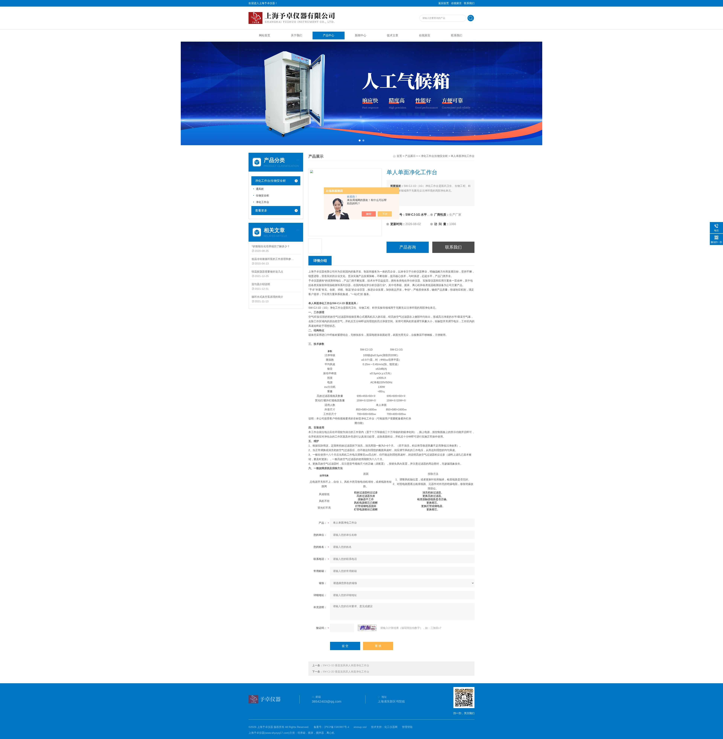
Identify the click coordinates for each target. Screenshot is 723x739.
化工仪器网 (390, 727)
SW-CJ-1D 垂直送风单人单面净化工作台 (346, 665)
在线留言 (456, 3)
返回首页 (443, 3)
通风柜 (260, 189)
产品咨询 (407, 247)
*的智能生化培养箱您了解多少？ (271, 246)
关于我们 (296, 35)
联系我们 (469, 3)
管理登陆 (407, 727)
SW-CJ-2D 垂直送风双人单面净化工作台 (346, 671)
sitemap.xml (360, 727)
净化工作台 (262, 202)
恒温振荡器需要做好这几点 (267, 271)
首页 (399, 156)
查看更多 (261, 210)
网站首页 (264, 35)
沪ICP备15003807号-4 (336, 727)
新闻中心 (360, 35)
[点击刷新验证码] (367, 628)
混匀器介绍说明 (261, 284)
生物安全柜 (262, 195)
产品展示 (410, 156)
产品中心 (328, 35)
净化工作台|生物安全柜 (270, 180)
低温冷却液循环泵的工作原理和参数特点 (274, 259)
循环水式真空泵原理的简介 (267, 296)
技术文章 (392, 35)
